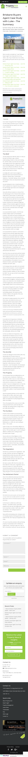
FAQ (4, 712)
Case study (5, 31)
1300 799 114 (5, 1)
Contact (17, 747)
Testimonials (12, 31)
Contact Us (5, 716)
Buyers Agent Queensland (17, 29)
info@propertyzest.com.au (10, 668)
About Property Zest (7, 700)
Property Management (8, 705)
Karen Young (7, 27)
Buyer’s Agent (6, 703)
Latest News (6, 707)
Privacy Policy (10, 747)
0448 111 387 (6, 666)
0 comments (20, 31)
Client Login (23, 2)
